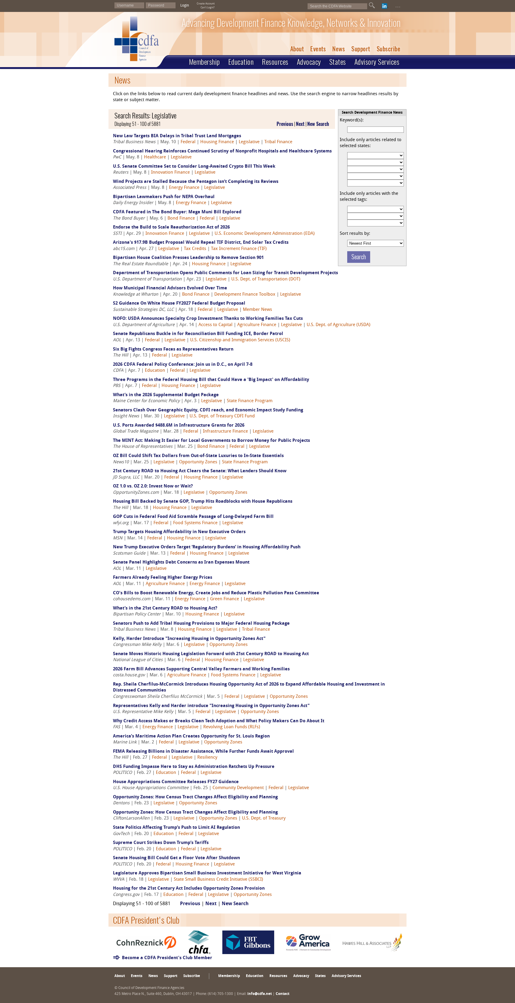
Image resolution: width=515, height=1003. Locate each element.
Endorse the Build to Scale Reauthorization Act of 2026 (171, 227)
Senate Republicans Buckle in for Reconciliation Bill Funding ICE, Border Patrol (198, 334)
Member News (257, 310)
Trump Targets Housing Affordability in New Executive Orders (179, 532)
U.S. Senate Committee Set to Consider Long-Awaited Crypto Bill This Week (194, 166)
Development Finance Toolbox (244, 294)
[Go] (372, 5)
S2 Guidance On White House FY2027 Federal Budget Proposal (179, 303)
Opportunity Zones (198, 462)
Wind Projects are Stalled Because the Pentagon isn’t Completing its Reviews (195, 182)
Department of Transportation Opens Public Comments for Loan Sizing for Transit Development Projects (225, 273)
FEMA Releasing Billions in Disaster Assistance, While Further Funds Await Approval (203, 751)
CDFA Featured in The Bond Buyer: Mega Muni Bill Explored (177, 212)
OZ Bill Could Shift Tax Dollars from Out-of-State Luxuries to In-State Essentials (198, 456)
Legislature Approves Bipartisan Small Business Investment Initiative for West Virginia (207, 873)
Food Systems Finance (195, 523)
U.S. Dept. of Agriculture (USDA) (338, 325)
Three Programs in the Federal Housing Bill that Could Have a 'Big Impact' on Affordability (211, 380)
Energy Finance (184, 188)
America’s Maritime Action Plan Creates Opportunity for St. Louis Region (191, 736)
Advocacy (309, 62)
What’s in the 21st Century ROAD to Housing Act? (165, 608)
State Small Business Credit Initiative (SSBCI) (218, 879)
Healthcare (155, 157)
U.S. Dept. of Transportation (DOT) (265, 279)
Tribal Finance (278, 142)
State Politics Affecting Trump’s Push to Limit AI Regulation (176, 827)
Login (184, 5)
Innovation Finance (170, 172)
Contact (282, 994)
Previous (285, 124)
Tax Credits (195, 249)
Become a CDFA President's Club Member (167, 958)
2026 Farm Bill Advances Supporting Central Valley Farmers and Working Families (201, 669)
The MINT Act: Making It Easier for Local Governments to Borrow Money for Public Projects (211, 441)
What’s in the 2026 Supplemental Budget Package (166, 395)
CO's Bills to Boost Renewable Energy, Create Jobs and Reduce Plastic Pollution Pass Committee (216, 593)
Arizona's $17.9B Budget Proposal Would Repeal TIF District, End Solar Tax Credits (200, 242)
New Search (318, 124)
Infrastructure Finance (225, 431)
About (297, 48)
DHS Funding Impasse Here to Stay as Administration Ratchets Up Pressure (193, 767)
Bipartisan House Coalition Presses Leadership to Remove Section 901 (188, 258)
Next (300, 124)
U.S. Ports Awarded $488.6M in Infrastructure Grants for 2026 (178, 425)
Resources (275, 62)
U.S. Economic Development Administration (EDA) (265, 234)
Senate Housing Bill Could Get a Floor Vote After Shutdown (176, 858)
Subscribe (389, 48)
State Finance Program (249, 401)
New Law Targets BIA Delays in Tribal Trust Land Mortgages (177, 136)
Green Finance (224, 599)
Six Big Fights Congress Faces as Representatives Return (173, 349)
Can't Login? (208, 7)
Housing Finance (217, 142)
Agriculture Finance (256, 325)
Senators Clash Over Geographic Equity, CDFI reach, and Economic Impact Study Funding (208, 410)
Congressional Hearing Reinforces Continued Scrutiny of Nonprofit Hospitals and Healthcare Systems (222, 151)
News (338, 48)
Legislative (249, 142)
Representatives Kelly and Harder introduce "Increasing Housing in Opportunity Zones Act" (211, 706)
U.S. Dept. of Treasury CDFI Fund (222, 416)
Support (360, 48)
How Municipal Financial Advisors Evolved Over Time (170, 288)
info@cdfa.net (259, 994)
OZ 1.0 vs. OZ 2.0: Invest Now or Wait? (153, 486)
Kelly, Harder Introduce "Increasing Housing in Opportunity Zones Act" (189, 639)
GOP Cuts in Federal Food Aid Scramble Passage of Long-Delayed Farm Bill (193, 517)
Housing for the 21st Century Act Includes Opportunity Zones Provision (189, 888)
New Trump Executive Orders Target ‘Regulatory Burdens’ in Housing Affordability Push (206, 547)
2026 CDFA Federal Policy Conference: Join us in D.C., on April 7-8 (182, 364)
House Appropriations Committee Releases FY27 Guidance (176, 782)
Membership (204, 62)
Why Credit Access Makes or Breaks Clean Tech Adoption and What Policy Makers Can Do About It (218, 721)
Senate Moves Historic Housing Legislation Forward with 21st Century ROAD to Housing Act (211, 654)
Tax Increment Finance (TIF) (239, 249)
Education (241, 62)
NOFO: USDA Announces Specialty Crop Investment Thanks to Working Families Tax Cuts (208, 319)
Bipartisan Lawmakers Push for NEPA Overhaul (164, 197)
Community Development (238, 788)
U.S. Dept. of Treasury (264, 818)
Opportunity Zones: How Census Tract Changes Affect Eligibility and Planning (195, 797)
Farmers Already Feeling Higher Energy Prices (162, 577)
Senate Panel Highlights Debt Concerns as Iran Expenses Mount (181, 562)
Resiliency (207, 757)
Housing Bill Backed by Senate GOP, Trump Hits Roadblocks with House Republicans (202, 501)
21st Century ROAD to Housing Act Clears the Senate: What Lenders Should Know (199, 471)
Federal (188, 142)
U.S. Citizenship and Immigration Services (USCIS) (240, 340)
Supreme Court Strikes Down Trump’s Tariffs (161, 843)
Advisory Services (377, 62)
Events (318, 48)
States (337, 62)
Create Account (206, 3)
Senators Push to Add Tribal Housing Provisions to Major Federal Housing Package (201, 623)
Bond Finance (181, 218)
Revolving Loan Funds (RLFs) (231, 727)
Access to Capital (215, 325)
